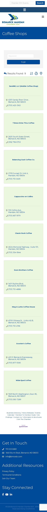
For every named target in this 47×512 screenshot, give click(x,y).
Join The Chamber (24, 419)
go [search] (24, 62)
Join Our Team (8, 478)
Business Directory (14, 413)
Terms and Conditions (11, 475)
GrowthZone (30, 509)
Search (40, 3)
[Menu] (24, 10)
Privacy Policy (8, 471)
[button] (5, 73)
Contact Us (17, 417)
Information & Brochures (32, 417)
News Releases (28, 413)
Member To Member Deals (26, 415)
